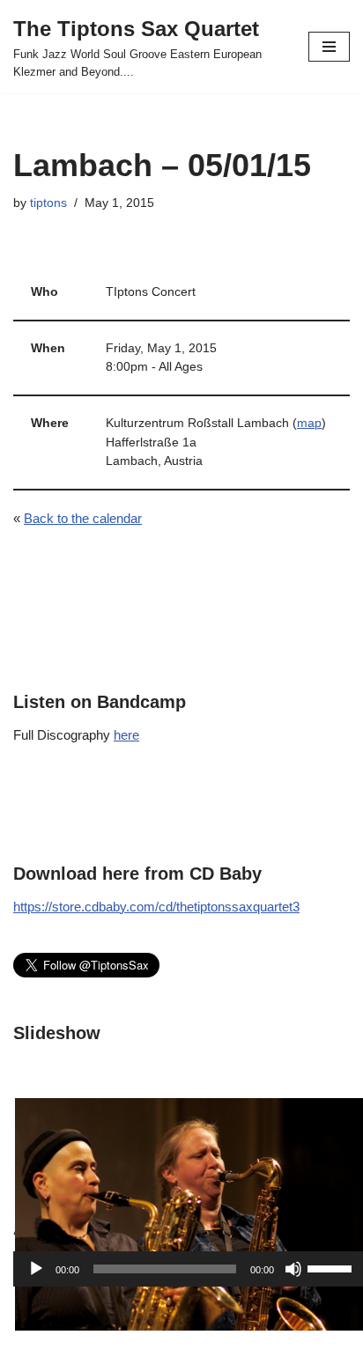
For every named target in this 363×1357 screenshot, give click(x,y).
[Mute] (293, 1269)
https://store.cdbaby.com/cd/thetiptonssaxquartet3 (156, 906)
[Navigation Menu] (329, 47)
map (309, 423)
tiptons (48, 203)
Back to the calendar (83, 518)
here (126, 734)
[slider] (332, 1267)
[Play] (36, 1269)
